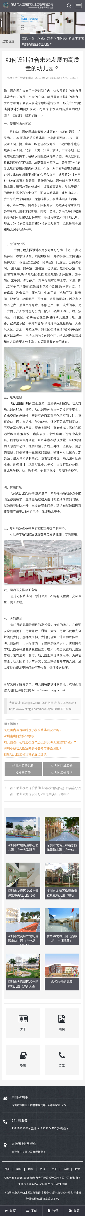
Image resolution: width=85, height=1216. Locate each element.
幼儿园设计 (30, 250)
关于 (54, 1169)
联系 (77, 1169)
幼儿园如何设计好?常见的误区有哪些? (42, 794)
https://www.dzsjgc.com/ (48, 690)
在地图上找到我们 (24, 1144)
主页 (25, 38)
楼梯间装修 (23, 772)
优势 (7, 1169)
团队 (30, 1169)
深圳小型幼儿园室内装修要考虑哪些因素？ (33, 748)
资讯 (34, 38)
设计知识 (47, 38)
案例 (19, 1169)
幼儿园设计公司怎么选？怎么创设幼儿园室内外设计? (40, 742)
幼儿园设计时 (20, 403)
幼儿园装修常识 (62, 772)
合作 (66, 1169)
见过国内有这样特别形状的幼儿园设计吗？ (33, 730)
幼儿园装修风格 (23, 765)
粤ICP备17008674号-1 (42, 1183)
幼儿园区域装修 (62, 765)
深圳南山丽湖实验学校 (19, 736)
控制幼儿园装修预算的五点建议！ (27, 754)
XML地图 (61, 1183)
